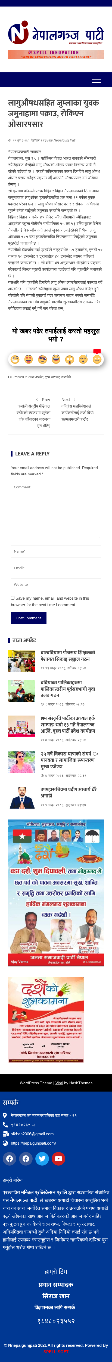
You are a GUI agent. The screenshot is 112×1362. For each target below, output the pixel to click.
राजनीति (66, 377)
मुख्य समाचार (52, 377)
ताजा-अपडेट (35, 377)
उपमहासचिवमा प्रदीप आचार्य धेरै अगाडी (69, 793)
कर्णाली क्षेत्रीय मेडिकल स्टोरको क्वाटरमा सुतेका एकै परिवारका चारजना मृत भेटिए (33, 412)
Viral (59, 1083)
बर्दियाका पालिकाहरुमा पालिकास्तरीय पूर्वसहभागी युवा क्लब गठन (68, 689)
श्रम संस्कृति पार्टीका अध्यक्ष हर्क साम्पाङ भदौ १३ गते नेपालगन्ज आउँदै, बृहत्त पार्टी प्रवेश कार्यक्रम (68, 724)
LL (54, 1351)
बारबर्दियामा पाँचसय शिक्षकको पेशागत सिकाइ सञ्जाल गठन (68, 656)
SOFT (63, 1351)
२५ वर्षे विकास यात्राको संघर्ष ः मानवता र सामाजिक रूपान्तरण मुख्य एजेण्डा (69, 760)
